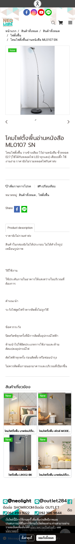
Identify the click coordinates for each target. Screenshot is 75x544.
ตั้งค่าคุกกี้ (27, 537)
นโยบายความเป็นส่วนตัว (43, 527)
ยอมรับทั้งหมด (46, 537)
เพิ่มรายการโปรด (19, 186)
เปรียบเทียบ (48, 186)
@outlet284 (53, 500)
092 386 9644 (50, 513)
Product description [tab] (20, 228)
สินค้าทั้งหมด (27, 195)
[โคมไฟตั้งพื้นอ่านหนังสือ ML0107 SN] (37, 80)
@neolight (19, 500)
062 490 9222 (18, 513)
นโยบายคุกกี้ (12, 531)
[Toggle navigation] (70, 23)
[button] (52, 23)
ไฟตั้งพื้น (43, 195)
